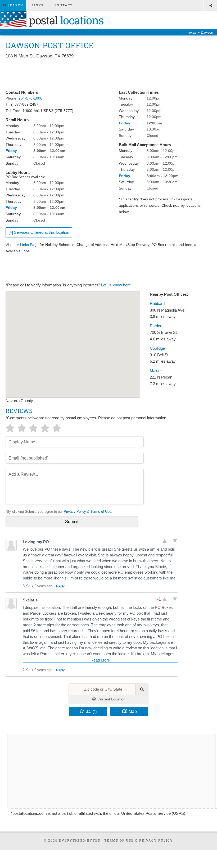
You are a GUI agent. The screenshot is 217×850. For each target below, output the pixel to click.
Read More (100, 660)
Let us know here (116, 285)
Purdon (156, 326)
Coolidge (157, 348)
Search (14, 5)
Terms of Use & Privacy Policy (138, 840)
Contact (64, 5)
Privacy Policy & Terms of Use (87, 512)
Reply (60, 586)
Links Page (29, 244)
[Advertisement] (102, 75)
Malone (156, 370)
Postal (64, 20)
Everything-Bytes (79, 840)
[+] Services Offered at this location (38, 232)
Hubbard (157, 304)
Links (38, 5)
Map (133, 711)
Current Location (110, 699)
